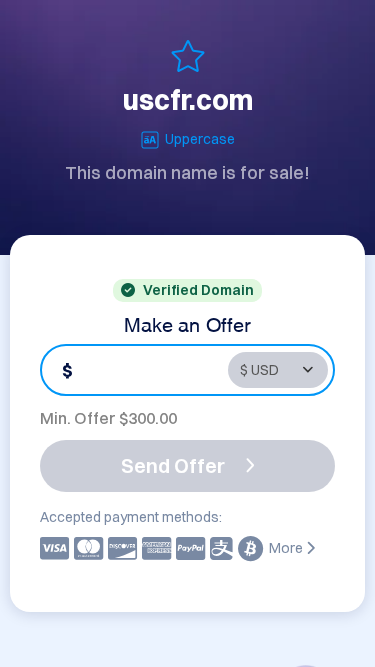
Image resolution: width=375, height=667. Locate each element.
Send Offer (173, 465)
